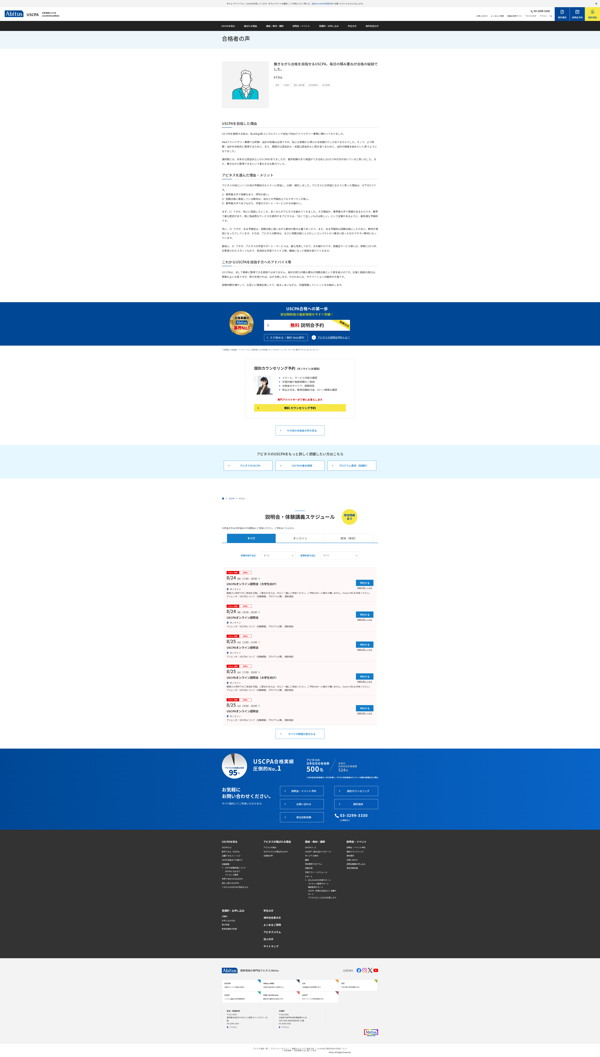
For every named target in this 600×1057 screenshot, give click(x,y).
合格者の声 (268, 855)
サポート (308, 876)
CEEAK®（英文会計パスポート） (318, 851)
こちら (286, 528)
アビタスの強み (270, 847)
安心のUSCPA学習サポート (319, 880)
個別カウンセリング (355, 851)
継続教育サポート (315, 887)
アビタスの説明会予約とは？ (334, 337)
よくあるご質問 (497, 16)
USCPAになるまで (232, 871)
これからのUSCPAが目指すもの (235, 887)
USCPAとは (226, 847)
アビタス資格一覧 (260, 1048)
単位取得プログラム (313, 864)
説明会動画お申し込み (356, 864)
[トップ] (223, 498)
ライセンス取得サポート (318, 883)
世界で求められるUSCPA (232, 878)
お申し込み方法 (228, 920)
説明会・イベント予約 (356, 847)
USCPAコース (310, 847)
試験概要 (225, 864)
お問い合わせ (482, 16)
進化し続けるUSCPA (230, 883)
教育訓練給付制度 (229, 928)
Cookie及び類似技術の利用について (332, 1048)
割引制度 (225, 924)
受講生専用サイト (514, 16)
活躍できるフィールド (231, 855)
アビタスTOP (530, 16)
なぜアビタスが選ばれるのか (275, 851)
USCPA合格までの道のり (232, 859)
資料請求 (350, 855)
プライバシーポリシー (279, 1048)
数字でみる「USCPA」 (231, 851)
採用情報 (287, 1050)
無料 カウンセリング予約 (300, 408)
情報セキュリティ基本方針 (303, 1048)
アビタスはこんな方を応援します (322, 897)
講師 (307, 859)
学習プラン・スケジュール (316, 872)
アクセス (543, 16)
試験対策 (308, 868)
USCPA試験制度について (235, 867)
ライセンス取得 (231, 874)
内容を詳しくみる (364, 587)
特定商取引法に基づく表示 (305, 1050)
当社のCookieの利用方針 (322, 3)
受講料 (225, 916)
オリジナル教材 (311, 855)
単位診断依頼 (352, 868)
